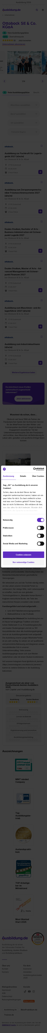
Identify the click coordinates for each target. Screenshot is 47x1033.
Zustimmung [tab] (8, 476)
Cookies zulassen (23, 555)
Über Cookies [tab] (38, 476)
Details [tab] (23, 476)
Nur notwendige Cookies (23, 562)
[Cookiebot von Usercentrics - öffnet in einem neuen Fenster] (33, 469)
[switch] (40, 528)
